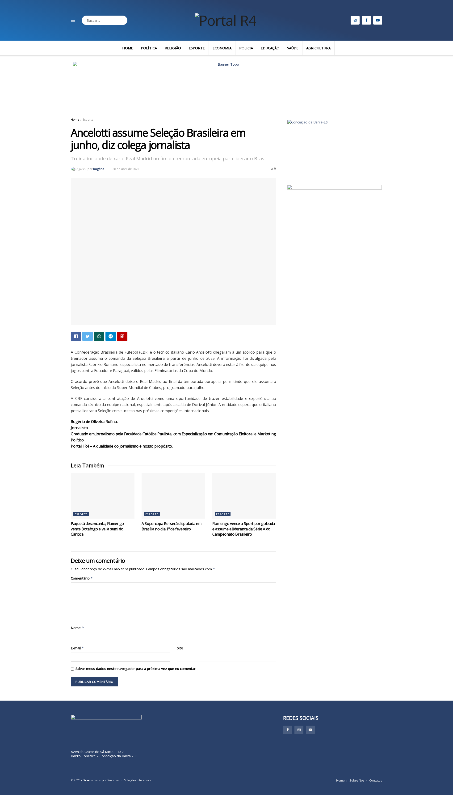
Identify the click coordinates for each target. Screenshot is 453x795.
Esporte (197, 48)
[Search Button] (122, 20)
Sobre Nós (357, 780)
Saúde (292, 48)
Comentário (82, 578)
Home (127, 48)
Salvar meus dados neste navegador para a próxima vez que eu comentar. (136, 668)
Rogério (98, 169)
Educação (270, 48)
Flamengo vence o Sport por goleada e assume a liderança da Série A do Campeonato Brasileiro (243, 529)
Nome (77, 628)
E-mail (77, 648)
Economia (222, 48)
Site (180, 648)
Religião (173, 48)
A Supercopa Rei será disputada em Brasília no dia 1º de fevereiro (171, 526)
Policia (246, 48)
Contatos (375, 780)
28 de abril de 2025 (126, 169)
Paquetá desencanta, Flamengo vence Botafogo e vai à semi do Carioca (97, 529)
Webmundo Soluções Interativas (129, 780)
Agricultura (318, 48)
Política (149, 48)
